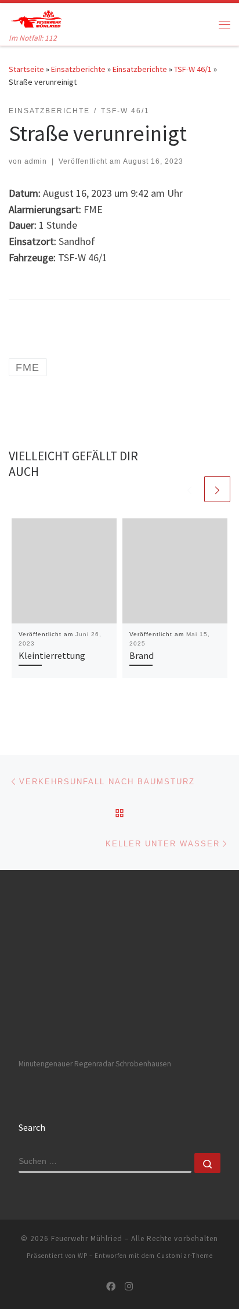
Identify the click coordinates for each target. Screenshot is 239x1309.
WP (83, 1256)
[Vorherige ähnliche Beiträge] (189, 489)
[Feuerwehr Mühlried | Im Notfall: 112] (36, 17)
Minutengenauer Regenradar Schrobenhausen (95, 1064)
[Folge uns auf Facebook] (110, 1286)
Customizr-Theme (185, 1256)
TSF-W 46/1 (193, 69)
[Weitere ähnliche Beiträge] (217, 489)
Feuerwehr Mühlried (86, 1238)
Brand (141, 655)
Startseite (26, 69)
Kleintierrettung (52, 655)
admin (35, 161)
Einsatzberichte (78, 69)
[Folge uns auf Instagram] (129, 1286)
